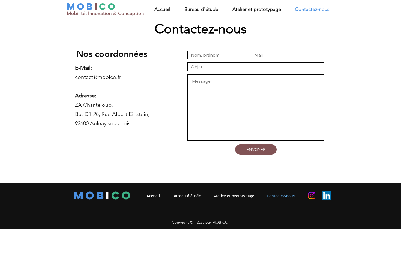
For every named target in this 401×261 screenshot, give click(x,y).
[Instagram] (311, 195)
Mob (80, 6)
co (108, 6)
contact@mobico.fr (98, 77)
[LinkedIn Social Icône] (326, 195)
